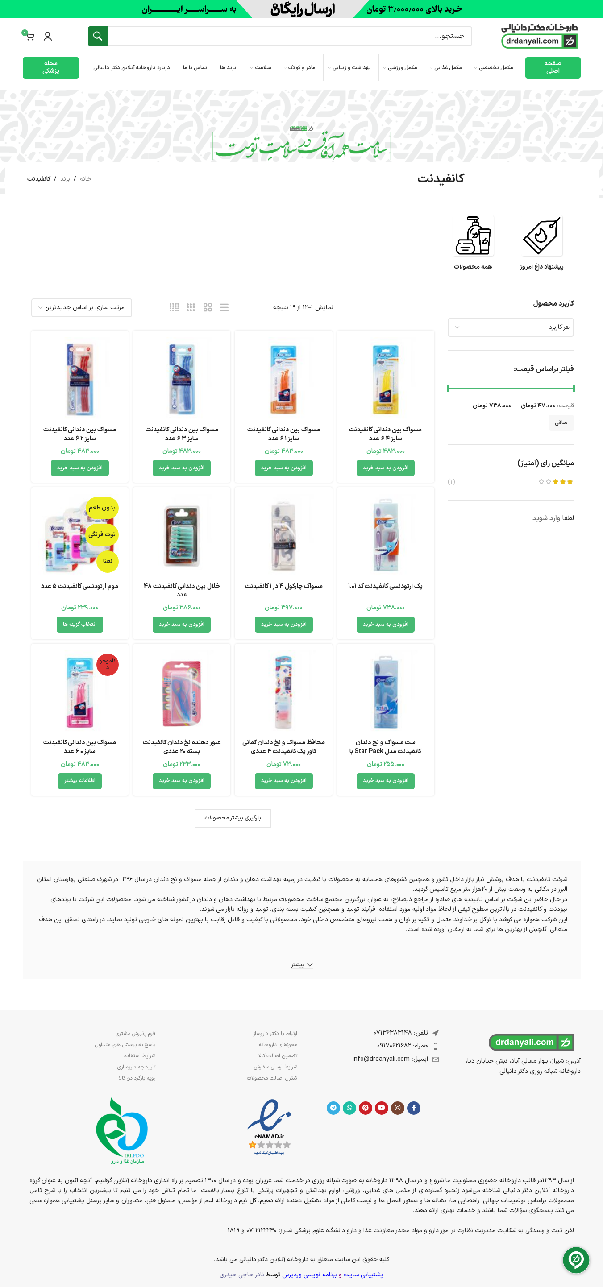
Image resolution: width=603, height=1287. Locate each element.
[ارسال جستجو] (98, 36)
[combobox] (511, 327)
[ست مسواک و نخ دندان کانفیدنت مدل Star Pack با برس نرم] (386, 692)
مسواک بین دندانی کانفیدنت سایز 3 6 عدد (182, 434)
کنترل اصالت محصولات (272, 1078)
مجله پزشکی (50, 67)
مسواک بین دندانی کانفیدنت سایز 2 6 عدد (79, 434)
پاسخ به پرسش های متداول (125, 1045)
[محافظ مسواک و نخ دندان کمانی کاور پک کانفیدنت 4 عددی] (283, 692)
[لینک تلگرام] (333, 1108)
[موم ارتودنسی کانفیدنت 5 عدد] (80, 536)
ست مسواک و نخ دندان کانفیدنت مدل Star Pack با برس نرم (385, 751)
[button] (386, 468)
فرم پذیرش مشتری (135, 1034)
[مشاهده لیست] (224, 308)
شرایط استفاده (139, 1056)
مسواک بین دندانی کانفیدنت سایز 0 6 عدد (79, 747)
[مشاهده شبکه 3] (190, 308)
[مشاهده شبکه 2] (207, 308)
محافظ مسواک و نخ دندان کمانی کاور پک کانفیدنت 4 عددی (283, 747)
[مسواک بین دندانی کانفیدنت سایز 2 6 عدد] (80, 379)
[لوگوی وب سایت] (539, 36)
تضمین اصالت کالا (277, 1056)
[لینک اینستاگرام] (397, 1108)
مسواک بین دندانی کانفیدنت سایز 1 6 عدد (283, 434)
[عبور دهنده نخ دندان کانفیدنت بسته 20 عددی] (182, 692)
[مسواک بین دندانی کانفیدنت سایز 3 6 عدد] (182, 379)
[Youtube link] (381, 1108)
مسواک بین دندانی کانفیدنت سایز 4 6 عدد (385, 434)
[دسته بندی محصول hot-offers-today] (541, 246)
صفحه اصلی (553, 67)
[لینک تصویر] (269, 1127)
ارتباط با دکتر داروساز (275, 1034)
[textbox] (511, 327)
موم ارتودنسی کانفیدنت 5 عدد (79, 586)
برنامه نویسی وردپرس (309, 1274)
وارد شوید (546, 519)
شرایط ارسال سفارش (275, 1067)
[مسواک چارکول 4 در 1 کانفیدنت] (283, 536)
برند (65, 179)
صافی (561, 423)
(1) (451, 482)
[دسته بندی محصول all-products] (473, 246)
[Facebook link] (413, 1108)
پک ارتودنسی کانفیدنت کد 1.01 (385, 586)
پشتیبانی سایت (363, 1274)
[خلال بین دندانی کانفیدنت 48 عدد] (182, 536)
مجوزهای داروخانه (278, 1045)
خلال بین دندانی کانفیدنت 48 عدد (182, 591)
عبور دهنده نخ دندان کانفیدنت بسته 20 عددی (182, 747)
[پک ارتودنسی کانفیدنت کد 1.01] (386, 536)
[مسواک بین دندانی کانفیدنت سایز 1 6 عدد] (283, 379)
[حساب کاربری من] (48, 36)
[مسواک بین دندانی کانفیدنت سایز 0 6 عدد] (80, 692)
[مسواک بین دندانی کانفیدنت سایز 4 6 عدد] (386, 379)
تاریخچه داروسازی (136, 1067)
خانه (85, 179)
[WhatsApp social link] (349, 1108)
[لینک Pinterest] (365, 1108)
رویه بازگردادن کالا (137, 1078)
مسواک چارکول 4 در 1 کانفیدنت (284, 586)
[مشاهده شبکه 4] (174, 308)
